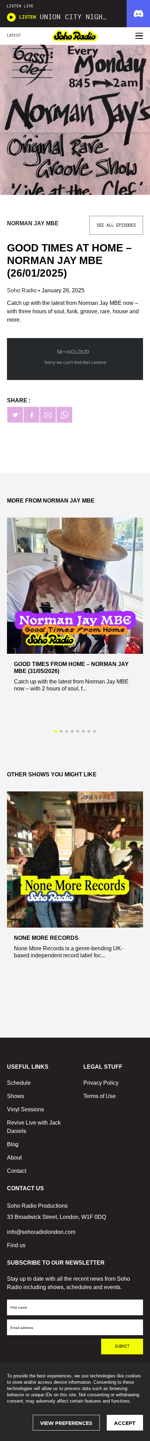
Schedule (19, 1083)
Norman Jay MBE (33, 223)
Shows (15, 1096)
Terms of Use (99, 1096)
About (14, 1158)
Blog (12, 1144)
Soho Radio (22, 290)
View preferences (66, 1423)
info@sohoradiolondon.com (41, 1232)
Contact (16, 1171)
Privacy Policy (101, 1083)
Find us (16, 1245)
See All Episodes (116, 225)
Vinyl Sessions (25, 1109)
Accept (125, 1423)
